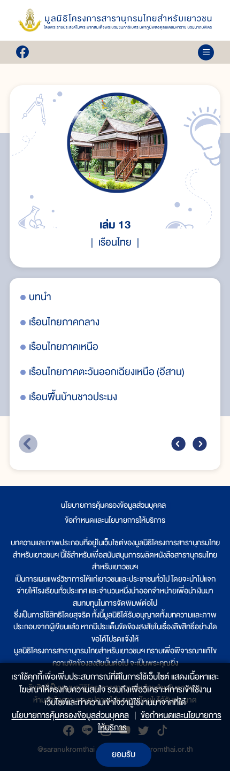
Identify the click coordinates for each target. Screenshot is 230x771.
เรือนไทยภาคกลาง (64, 322)
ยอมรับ (123, 754)
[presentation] (178, 444)
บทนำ (40, 297)
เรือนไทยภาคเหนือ (63, 347)
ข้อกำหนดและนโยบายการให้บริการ (115, 520)
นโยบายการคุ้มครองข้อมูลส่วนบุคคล (113, 505)
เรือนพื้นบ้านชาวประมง (73, 397)
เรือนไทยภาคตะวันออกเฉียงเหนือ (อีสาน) (107, 372)
